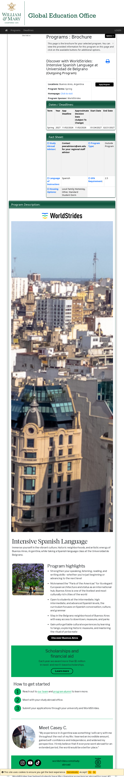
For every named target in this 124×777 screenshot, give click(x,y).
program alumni (62, 691)
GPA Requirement (95, 180)
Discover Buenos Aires (64, 638)
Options (109, 36)
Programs (15, 30)
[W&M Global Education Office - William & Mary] (62, 13)
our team (43, 691)
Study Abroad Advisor (51, 146)
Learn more (62, 671)
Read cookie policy (72, 772)
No (94, 772)
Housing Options (52, 190)
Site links (25, 35)
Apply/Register (104, 84)
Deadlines (28, 30)
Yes (90, 772)
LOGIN (118, 30)
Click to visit (67, 93)
